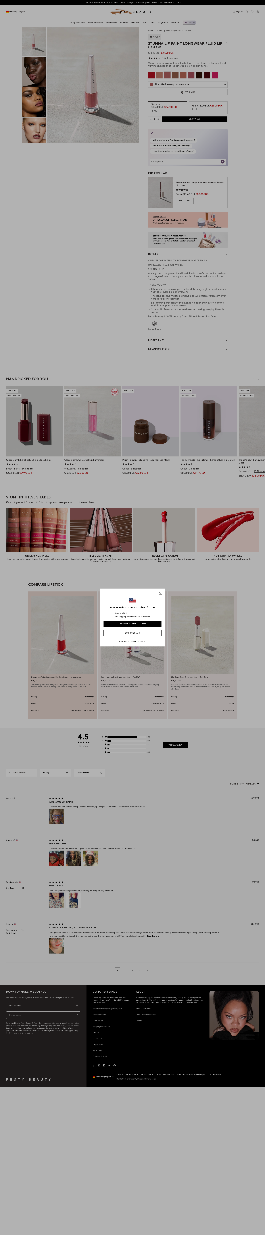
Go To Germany (132, 633)
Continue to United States (132, 624)
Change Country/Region (132, 641)
